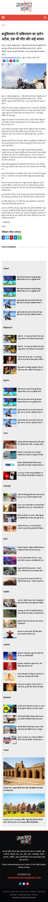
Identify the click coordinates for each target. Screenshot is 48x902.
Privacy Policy (14, 891)
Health (6, 591)
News (3, 25)
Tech (5, 433)
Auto (5, 539)
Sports (6, 380)
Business (7, 697)
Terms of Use (24, 891)
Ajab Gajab (41, 891)
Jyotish (6, 644)
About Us (6, 891)
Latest (6, 268)
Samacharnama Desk (12, 58)
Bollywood (7, 327)
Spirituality (13, 895)
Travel (5, 750)
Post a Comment (9, 247)
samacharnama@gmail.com (24, 876)
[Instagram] (27, 883)
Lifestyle (7, 486)
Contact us (33, 891)
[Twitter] (23, 883)
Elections (35, 895)
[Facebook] (20, 883)
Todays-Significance (24, 895)
